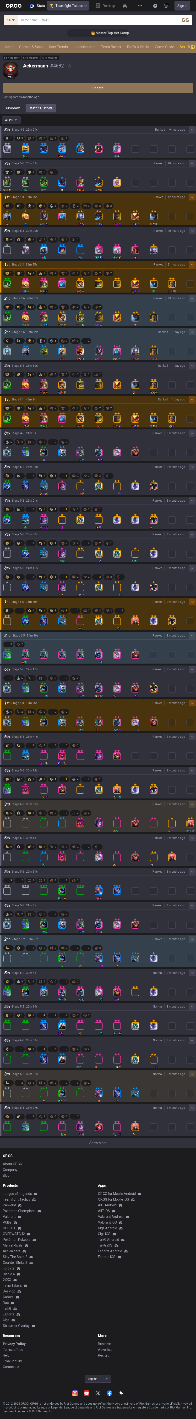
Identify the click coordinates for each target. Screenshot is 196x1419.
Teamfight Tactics (69, 6)
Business (105, 1344)
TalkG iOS (105, 1245)
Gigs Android (107, 1228)
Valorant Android (111, 1217)
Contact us (11, 1367)
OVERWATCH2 (14, 1234)
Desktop (9, 1291)
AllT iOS (104, 1211)
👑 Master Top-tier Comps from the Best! (102, 33)
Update (98, 88)
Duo (6, 1303)
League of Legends (17, 1194)
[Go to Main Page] (13, 5)
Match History (40, 108)
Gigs (6, 1320)
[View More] (140, 6)
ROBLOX (9, 1228)
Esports (8, 1314)
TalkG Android (108, 1240)
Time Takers (12, 1285)
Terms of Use (13, 1350)
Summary (12, 108)
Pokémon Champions (19, 1211)
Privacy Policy (14, 1344)
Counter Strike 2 (15, 1262)
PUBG (7, 1222)
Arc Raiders (11, 1251)
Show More (98, 1143)
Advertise (105, 1350)
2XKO (7, 1280)
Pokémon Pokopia (16, 1240)
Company (10, 1170)
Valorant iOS (107, 1222)
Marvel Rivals (13, 1245)
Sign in (182, 6)
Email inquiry (12, 1361)
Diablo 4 (9, 1274)
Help (6, 1355)
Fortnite (9, 1268)
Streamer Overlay (16, 1326)
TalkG (7, 1308)
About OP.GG (12, 1164)
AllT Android (107, 1205)
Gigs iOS (104, 1234)
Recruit (103, 1355)
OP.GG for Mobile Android (117, 1194)
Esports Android (110, 1251)
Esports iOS (106, 1257)
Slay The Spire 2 (15, 1257)
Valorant (9, 1217)
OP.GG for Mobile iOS (113, 1199)
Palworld (9, 1205)
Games (8, 1297)
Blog (6, 1175)
